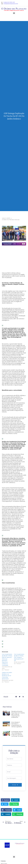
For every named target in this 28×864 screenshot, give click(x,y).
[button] (14, 13)
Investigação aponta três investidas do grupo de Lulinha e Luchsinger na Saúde (17, 734)
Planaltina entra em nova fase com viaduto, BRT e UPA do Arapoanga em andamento (18, 714)
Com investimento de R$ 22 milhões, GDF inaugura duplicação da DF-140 (19, 657)
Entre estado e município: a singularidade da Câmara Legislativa (16, 724)
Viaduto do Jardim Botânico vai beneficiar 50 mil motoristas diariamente (7, 675)
